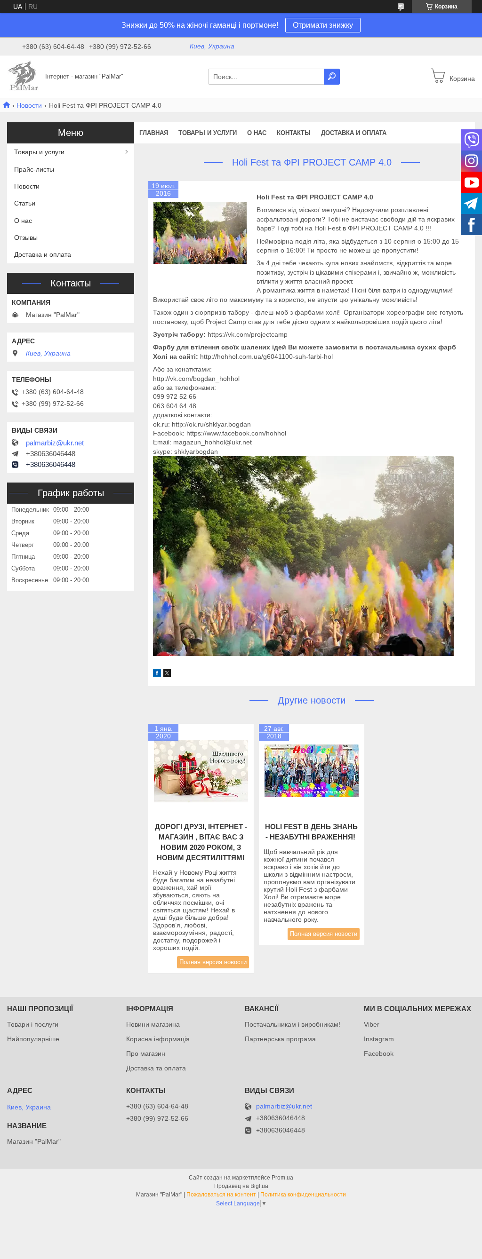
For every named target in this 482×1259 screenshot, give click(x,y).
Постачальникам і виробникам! (292, 1024)
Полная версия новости (213, 962)
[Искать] (332, 77)
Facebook (379, 1053)
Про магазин (145, 1053)
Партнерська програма (280, 1039)
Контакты (294, 132)
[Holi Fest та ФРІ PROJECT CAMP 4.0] (200, 233)
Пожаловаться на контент (221, 1194)
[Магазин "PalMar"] (23, 76)
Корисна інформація (158, 1039)
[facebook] (157, 674)
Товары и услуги (207, 132)
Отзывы (26, 237)
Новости (29, 105)
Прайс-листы (34, 169)
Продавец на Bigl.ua (241, 1186)
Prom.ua (282, 1177)
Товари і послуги (32, 1024)
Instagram (379, 1039)
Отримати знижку (323, 25)
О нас (256, 132)
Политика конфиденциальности (303, 1194)
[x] (167, 674)
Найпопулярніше (33, 1039)
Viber (371, 1024)
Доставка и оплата (353, 132)
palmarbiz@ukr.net (55, 443)
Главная (153, 132)
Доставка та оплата (156, 1068)
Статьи (24, 203)
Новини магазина (153, 1024)
